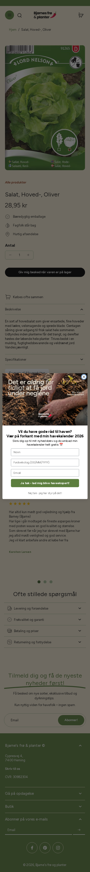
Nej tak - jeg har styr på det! (45, 493)
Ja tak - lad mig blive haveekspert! (45, 483)
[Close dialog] (84, 376)
